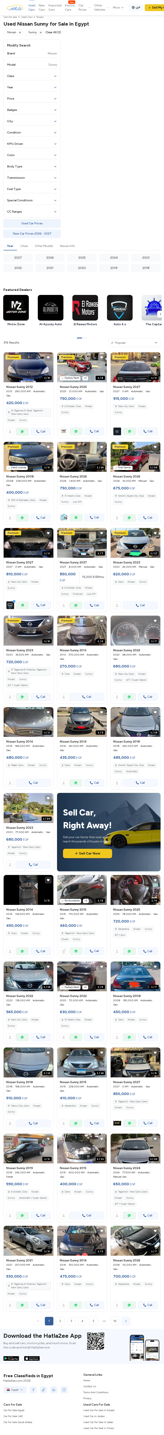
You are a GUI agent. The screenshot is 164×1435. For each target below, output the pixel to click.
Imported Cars (55, 8)
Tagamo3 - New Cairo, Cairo (25, 847)
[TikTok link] (43, 1389)
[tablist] (82, 246)
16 (115, 1321)
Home (86, 1380)
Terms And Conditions (95, 1392)
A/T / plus (120, 935)
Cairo (120, 581)
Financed (78, 594)
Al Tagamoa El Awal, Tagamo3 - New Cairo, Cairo (27, 412)
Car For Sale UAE (13, 1416)
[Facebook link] (33, 1389)
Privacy (87, 1398)
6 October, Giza (73, 406)
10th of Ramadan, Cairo (23, 500)
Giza (67, 674)
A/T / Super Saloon (18, 685)
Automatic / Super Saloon (33, 1198)
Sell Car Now (89, 853)
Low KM (77, 502)
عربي (138, 7)
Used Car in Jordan (94, 1416)
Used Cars (31, 8)
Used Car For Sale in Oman (98, 1428)
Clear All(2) (53, 32)
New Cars (42, 8)
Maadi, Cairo (17, 765)
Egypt (15, 1389)
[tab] (10, 246)
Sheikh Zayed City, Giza (131, 496)
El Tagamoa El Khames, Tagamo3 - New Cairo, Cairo (29, 671)
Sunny (22, 420)
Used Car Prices (32, 223)
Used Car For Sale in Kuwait (98, 1410)
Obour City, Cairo (20, 1105)
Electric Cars (70, 7)
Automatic (132, 771)
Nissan (11, 420)
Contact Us (89, 1386)
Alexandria (123, 929)
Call (42, 431)
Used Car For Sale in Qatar (98, 1422)
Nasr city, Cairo (126, 674)
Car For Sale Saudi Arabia (17, 1422)
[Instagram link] (64, 1389)
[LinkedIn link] (53, 1389)
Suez (14, 933)
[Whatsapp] (22, 431)
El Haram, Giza (72, 496)
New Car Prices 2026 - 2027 (32, 233)
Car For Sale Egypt (13, 1410)
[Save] (48, 357)
